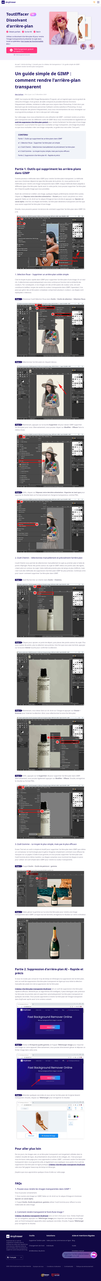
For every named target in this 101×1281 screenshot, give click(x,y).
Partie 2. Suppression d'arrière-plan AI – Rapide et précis (39, 155)
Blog (73, 1240)
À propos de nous (38, 1266)
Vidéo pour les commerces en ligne (58, 1240)
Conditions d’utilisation (54, 1266)
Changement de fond (36, 1246)
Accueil (17, 64)
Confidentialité (68, 1266)
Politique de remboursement (84, 1266)
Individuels (50, 1246)
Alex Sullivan (19, 94)
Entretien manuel (78, 1251)
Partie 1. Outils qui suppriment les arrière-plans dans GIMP (40, 139)
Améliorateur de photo (37, 1251)
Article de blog (26, 64)
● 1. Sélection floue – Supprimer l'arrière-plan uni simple (39, 143)
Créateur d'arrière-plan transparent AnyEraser (67, 1164)
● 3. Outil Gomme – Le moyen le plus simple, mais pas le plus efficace (43, 151)
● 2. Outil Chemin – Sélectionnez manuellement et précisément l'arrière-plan (46, 147)
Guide (74, 1246)
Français (13, 1257)
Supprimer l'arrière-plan (37, 1240)
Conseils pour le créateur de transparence (46, 64)
